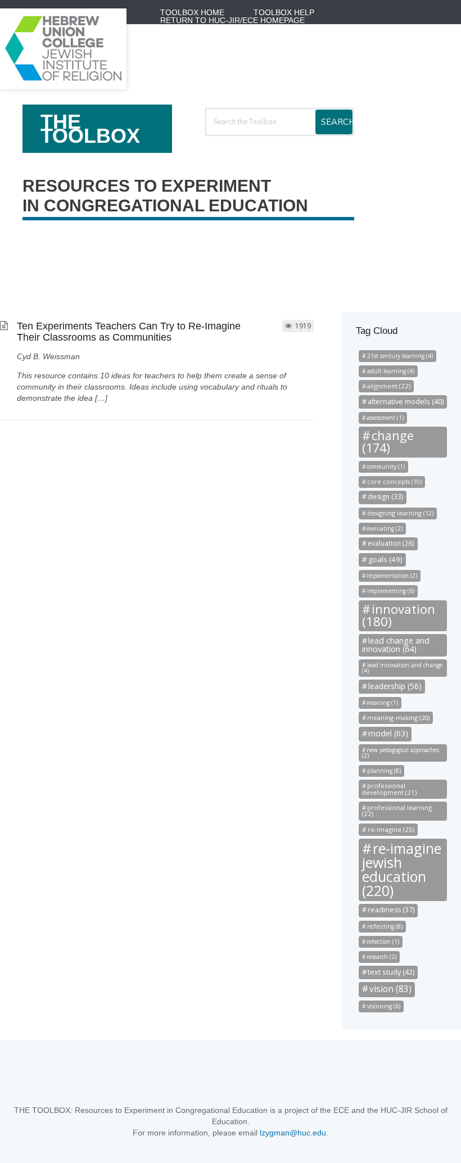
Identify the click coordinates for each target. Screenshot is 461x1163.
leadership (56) (395, 686)
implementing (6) (390, 591)
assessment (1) (385, 418)
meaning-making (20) (398, 717)
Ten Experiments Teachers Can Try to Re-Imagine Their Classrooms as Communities (129, 331)
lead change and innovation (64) (396, 644)
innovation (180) (398, 615)
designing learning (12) (400, 513)
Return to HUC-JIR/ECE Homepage (232, 20)
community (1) (386, 466)
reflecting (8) (385, 926)
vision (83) (390, 989)
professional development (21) (389, 788)
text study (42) (391, 972)
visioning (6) (383, 1006)
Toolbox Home (192, 12)
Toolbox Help (284, 12)
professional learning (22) (397, 810)
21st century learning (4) (400, 356)
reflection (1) (383, 941)
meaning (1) (382, 703)
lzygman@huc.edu (293, 1132)
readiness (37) (391, 910)
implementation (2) (392, 576)
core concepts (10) (394, 482)
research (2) (381, 957)
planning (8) (384, 771)
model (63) (388, 733)
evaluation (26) (391, 542)
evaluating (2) (385, 528)
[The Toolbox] (63, 86)
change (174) (388, 441)
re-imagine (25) (391, 829)
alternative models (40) (406, 401)
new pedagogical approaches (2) (400, 752)
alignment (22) (388, 386)
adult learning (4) (390, 371)
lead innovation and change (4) (402, 668)
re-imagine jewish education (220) (401, 869)
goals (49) (385, 559)
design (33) (385, 496)
